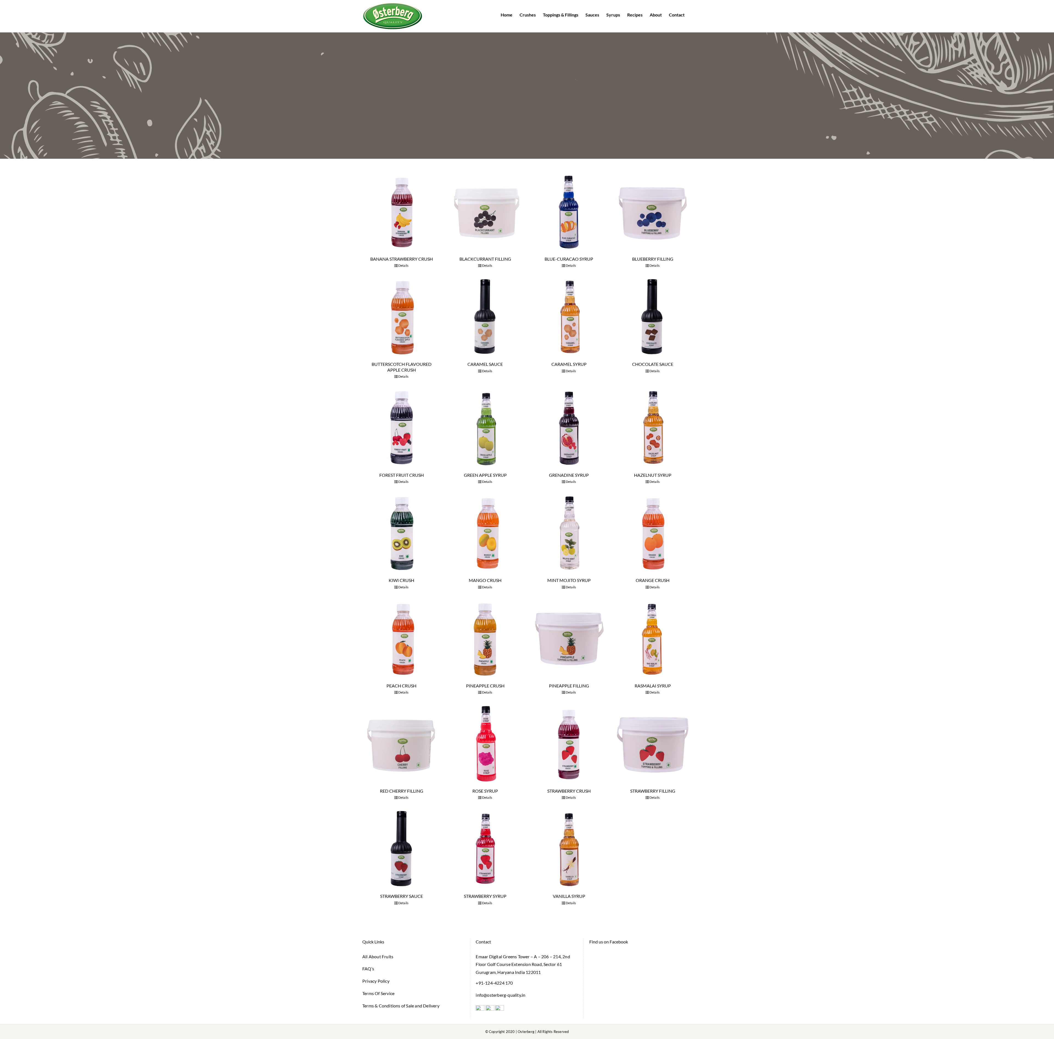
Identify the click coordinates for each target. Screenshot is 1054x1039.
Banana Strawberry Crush (401, 258)
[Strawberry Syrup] (485, 849)
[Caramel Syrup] (569, 317)
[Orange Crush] (652, 533)
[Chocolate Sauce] (652, 317)
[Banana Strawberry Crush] (401, 211)
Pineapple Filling (569, 685)
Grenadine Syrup (569, 475)
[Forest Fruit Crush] (401, 428)
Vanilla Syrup (569, 896)
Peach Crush (401, 685)
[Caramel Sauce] (485, 317)
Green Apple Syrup (485, 475)
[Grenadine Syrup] (569, 428)
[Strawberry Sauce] (401, 849)
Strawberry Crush (569, 790)
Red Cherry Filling (401, 790)
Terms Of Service (378, 993)
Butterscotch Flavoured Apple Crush (401, 366)
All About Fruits (377, 956)
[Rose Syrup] (485, 743)
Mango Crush (485, 580)
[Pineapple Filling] (569, 638)
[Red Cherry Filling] (401, 743)
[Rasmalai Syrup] (652, 638)
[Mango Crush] (485, 533)
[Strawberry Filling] (652, 743)
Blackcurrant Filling (485, 258)
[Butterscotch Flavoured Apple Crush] (401, 317)
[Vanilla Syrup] (569, 849)
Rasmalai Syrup (653, 685)
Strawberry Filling (652, 790)
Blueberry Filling (652, 258)
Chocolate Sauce (652, 364)
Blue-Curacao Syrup (569, 258)
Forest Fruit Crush (401, 475)
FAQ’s (368, 968)
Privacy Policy (375, 981)
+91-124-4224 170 (494, 982)
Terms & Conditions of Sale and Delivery (400, 1005)
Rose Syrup (485, 790)
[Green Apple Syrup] (485, 428)
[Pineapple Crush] (485, 638)
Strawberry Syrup (485, 896)
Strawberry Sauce (401, 896)
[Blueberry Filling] (652, 211)
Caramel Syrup (569, 364)
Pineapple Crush (485, 685)
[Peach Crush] (401, 638)
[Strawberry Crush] (569, 743)
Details (403, 265)
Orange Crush (652, 580)
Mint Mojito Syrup (569, 580)
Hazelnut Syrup (652, 475)
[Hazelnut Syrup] (652, 428)
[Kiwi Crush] (401, 533)
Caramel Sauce (485, 364)
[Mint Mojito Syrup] (569, 533)
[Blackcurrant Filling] (485, 211)
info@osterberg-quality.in (500, 995)
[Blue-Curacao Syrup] (569, 211)
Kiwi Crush (401, 580)
